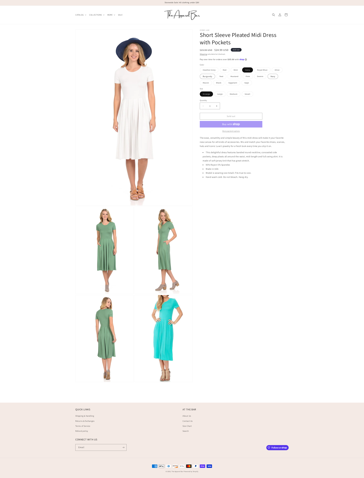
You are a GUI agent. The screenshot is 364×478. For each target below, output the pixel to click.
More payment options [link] (231, 131)
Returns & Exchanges (84, 421)
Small (249, 95)
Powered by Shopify (191, 471)
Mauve (207, 83)
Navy (273, 76)
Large (221, 95)
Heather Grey (211, 71)
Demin (261, 77)
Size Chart (187, 426)
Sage (248, 83)
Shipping (203, 54)
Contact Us (188, 421)
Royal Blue (263, 71)
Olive (279, 71)
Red (226, 71)
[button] (80, 15)
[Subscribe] (123, 447)
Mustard (235, 77)
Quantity (203, 100)
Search (186, 431)
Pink (249, 77)
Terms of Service (82, 426)
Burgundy (207, 76)
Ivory (249, 71)
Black (220, 83)
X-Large (208, 95)
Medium (235, 95)
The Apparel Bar (177, 471)
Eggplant (234, 83)
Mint (237, 71)
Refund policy (81, 431)
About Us (187, 416)
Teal (222, 77)
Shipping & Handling (84, 416)
